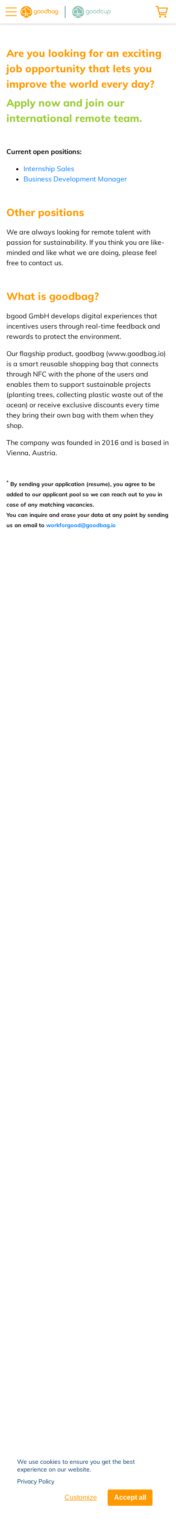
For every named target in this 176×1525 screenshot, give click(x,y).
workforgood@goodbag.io (81, 525)
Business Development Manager (75, 179)
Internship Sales (48, 168)
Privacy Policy (35, 1481)
